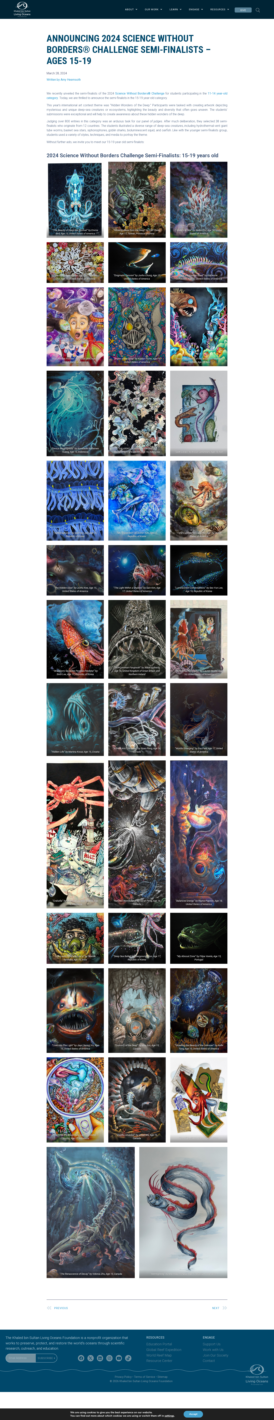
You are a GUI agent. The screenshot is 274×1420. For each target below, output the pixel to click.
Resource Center (159, 1361)
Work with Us (213, 1350)
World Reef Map (159, 1355)
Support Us (212, 1344)
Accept (193, 1414)
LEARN (174, 9)
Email (9, 1351)
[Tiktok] (128, 1358)
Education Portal (159, 1344)
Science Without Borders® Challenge (139, 93)
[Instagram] (109, 1358)
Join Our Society (215, 1355)
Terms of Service (144, 1377)
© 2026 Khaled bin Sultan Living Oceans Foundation (141, 1381)
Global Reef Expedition (163, 1350)
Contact (209, 1361)
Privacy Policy (123, 1377)
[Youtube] (119, 1358)
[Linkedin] (100, 1358)
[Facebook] (81, 1358)
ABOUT (129, 9)
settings (169, 1416)
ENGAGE (194, 9)
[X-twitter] (90, 1358)
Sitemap (163, 1377)
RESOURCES (218, 9)
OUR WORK (152, 9)
